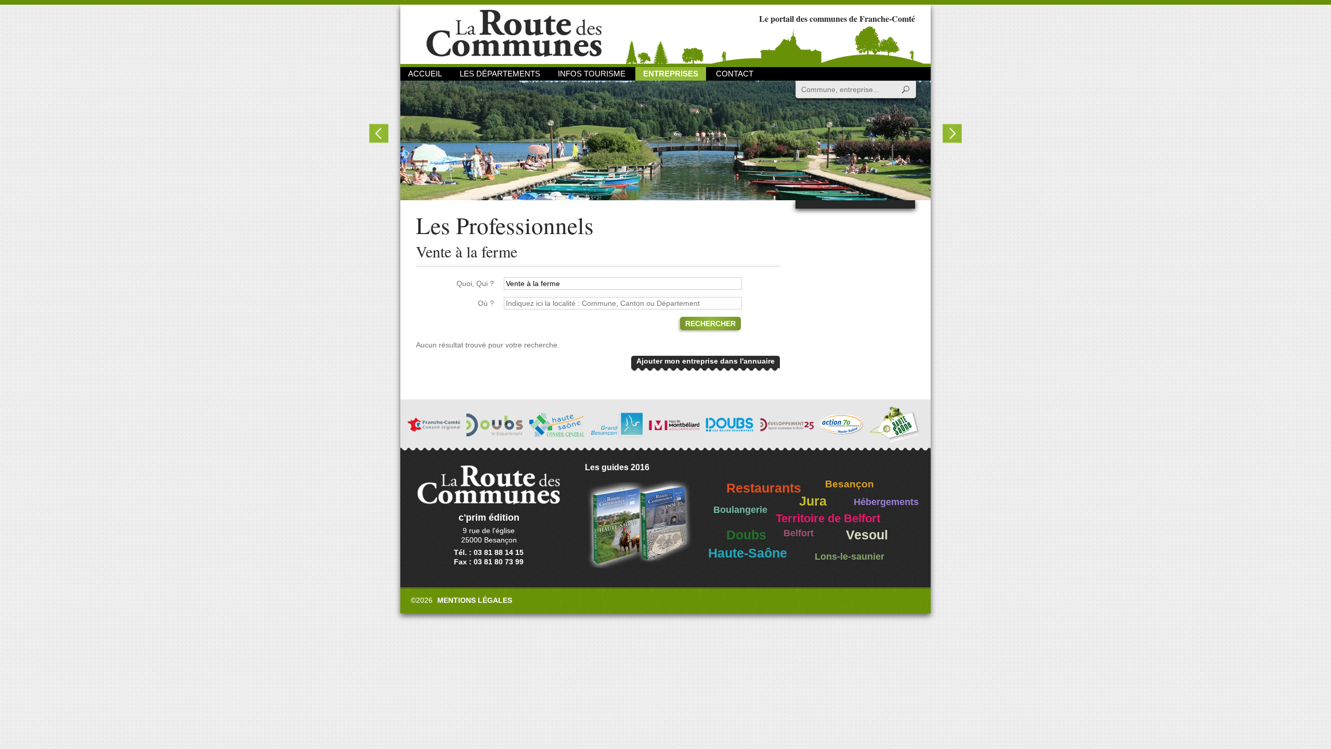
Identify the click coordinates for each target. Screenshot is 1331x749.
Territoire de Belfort (828, 518)
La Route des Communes (514, 33)
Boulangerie (740, 510)
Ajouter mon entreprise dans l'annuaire (705, 361)
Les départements (500, 73)
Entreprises (670, 73)
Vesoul (867, 535)
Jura (813, 501)
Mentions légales (474, 600)
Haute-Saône (747, 553)
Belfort (799, 533)
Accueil (425, 73)
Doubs (746, 535)
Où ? (486, 303)
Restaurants (763, 488)
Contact (734, 73)
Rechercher (710, 323)
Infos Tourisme (591, 73)
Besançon (849, 484)
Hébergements (886, 502)
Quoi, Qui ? (475, 283)
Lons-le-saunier (849, 556)
